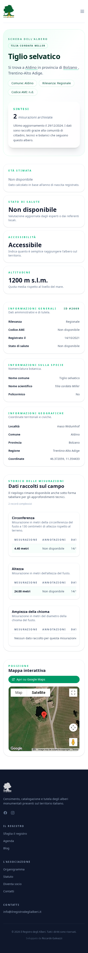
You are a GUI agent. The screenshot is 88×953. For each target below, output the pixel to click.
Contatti (8, 891)
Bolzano (70, 67)
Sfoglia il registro (15, 833)
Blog (6, 848)
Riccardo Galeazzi (52, 938)
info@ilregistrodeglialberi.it (22, 912)
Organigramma (14, 869)
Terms (75, 749)
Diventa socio (12, 884)
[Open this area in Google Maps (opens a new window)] (16, 748)
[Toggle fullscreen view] (73, 693)
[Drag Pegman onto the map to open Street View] (73, 742)
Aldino (31, 67)
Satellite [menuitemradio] (38, 692)
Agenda (8, 841)
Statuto (8, 877)
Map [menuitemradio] (18, 692)
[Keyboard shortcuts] (34, 749)
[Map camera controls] (73, 727)
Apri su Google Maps (31, 679)
